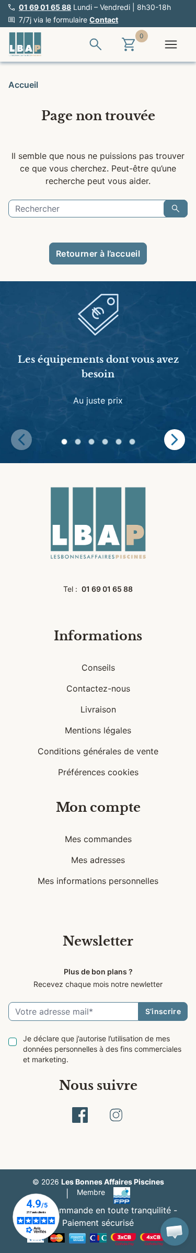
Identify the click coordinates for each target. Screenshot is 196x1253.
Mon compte (98, 807)
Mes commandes (98, 839)
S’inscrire (163, 1011)
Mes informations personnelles (98, 881)
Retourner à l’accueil (98, 253)
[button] (64, 442)
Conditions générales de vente (98, 751)
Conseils (98, 667)
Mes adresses (98, 860)
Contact (103, 19)
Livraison (98, 709)
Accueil (23, 84)
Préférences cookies (98, 772)
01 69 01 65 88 (45, 7)
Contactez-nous (98, 688)
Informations (98, 635)
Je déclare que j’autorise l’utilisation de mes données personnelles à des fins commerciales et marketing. (102, 1049)
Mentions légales (98, 730)
